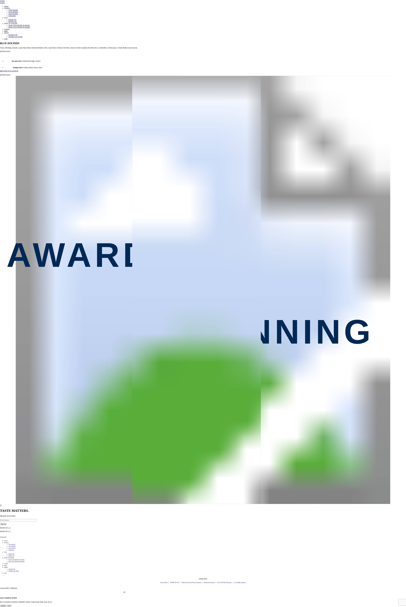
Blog (6, 31)
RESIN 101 (12, 20)
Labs (6, 39)
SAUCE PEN (13, 14)
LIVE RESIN (13, 10)
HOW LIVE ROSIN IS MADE (19, 27)
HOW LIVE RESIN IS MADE (19, 25)
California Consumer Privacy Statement (191, 582)
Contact (6, 29)
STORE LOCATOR (15, 37)
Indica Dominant (5, 73)
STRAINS (12, 16)
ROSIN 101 (12, 22)
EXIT (9, 606)
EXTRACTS (12, 35)
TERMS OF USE (174, 582)
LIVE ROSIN (13, 12)
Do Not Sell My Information (224, 582)
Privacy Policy (164, 582)
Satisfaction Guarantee (209, 582)
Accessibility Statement (240, 582)
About (6, 6)
